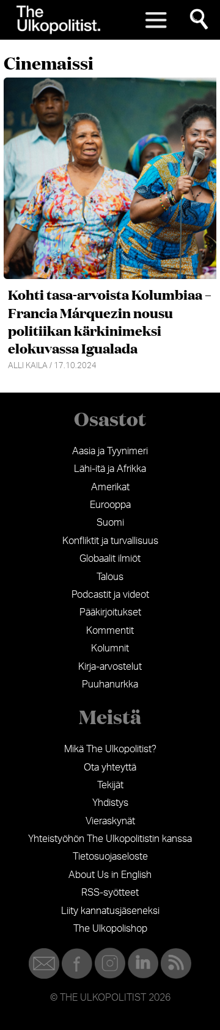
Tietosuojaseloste (110, 856)
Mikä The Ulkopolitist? (110, 749)
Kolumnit (110, 648)
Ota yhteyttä (110, 767)
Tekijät (110, 785)
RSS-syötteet (110, 893)
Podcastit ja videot (110, 595)
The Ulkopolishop (110, 929)
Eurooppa (110, 505)
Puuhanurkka (110, 684)
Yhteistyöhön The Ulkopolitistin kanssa (110, 839)
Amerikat (110, 487)
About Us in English (110, 875)
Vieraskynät (110, 821)
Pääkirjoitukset (110, 612)
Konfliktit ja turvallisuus (110, 541)
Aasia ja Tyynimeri (110, 451)
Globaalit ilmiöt (110, 559)
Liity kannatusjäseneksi (110, 911)
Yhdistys (110, 803)
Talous (110, 577)
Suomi (110, 523)
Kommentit (110, 631)
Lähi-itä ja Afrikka (110, 469)
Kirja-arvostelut (110, 667)
